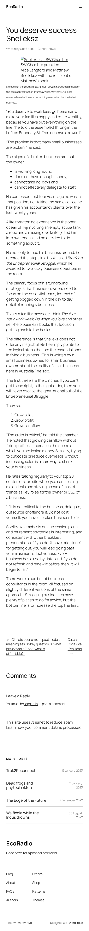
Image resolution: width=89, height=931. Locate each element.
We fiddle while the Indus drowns (22, 815)
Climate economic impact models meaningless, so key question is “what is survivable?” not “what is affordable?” (33, 646)
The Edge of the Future (26, 800)
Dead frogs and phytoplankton (19, 785)
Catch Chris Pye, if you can (75, 644)
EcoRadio (14, 6)
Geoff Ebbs (27, 49)
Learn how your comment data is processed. (44, 727)
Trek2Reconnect (20, 770)
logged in (31, 704)
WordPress (76, 923)
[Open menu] (80, 6)
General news (46, 49)
